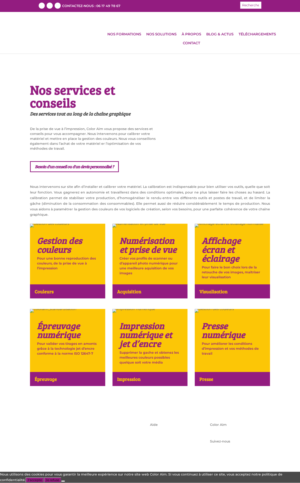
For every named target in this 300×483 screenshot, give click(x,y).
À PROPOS (191, 34)
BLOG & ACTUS (219, 34)
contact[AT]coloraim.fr (228, 436)
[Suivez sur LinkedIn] (50, 6)
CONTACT (191, 43)
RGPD (155, 441)
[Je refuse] (63, 481)
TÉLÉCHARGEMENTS (257, 34)
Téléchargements (165, 430)
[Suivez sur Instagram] (58, 6)
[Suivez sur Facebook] (42, 6)
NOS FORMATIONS (124, 34)
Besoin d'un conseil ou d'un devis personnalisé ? (74, 166)
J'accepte (34, 480)
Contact (156, 447)
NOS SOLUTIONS (161, 34)
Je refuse (52, 480)
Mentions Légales (165, 436)
